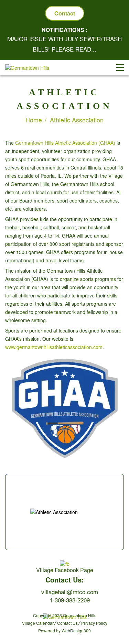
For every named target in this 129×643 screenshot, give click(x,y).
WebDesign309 (76, 630)
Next (120, 508)
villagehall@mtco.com (69, 591)
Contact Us (67, 623)
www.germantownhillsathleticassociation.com (54, 347)
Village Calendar (38, 623)
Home (33, 119)
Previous (8, 508)
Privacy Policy (94, 623)
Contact (64, 13)
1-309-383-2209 (70, 600)
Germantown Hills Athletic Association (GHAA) (65, 142)
